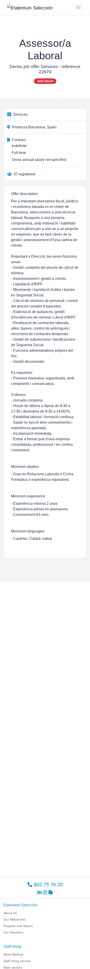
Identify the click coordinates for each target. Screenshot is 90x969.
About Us (10, 913)
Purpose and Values (18, 926)
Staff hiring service (16, 961)
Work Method (13, 954)
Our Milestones (14, 919)
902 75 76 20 (47, 884)
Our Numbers (13, 932)
